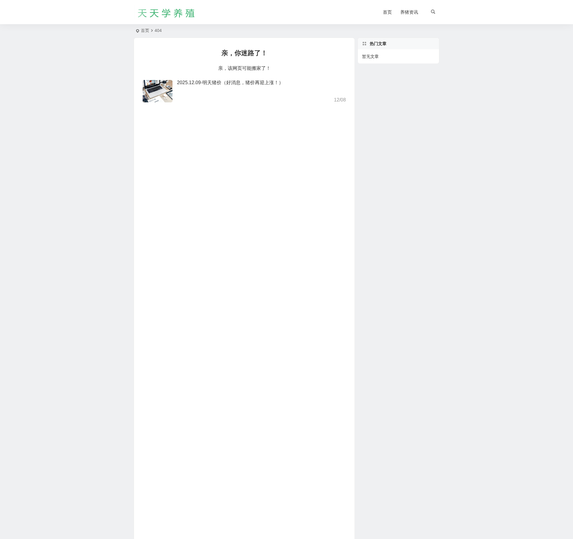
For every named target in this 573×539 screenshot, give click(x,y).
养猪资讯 (409, 12)
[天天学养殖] (166, 12)
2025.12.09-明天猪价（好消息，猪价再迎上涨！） (230, 82)
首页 (387, 12)
